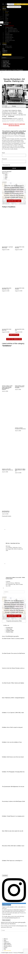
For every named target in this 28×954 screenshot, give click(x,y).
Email (3, 152)
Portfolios (4, 44)
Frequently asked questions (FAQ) (14, 621)
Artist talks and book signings (10, 40)
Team (5, 940)
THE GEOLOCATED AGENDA (9, 25)
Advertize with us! (8, 946)
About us (6, 938)
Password (4, 158)
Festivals (6, 18)
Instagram (6, 63)
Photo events (5, 24)
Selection (4, 43)
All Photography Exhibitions (12, 28)
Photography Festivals (9, 34)
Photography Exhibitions (9, 27)
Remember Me (6, 165)
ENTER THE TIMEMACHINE (14, 339)
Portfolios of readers (8, 46)
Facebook (6, 61)
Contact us (4, 50)
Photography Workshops (9, 37)
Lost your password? (6, 171)
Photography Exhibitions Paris (13, 30)
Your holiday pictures (8, 47)
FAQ (3, 49)
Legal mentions (7, 943)
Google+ (6, 65)
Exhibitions (7, 15)
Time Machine (6, 22)
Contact (5, 947)
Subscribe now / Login (14, 201)
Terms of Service (7, 944)
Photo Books (7, 41)
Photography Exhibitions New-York (13, 31)
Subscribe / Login (7, 54)
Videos (6, 21)
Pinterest (6, 66)
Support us (4, 51)
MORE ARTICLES (14, 334)
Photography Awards (8, 38)
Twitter (6, 62)
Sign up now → (5, 173)
